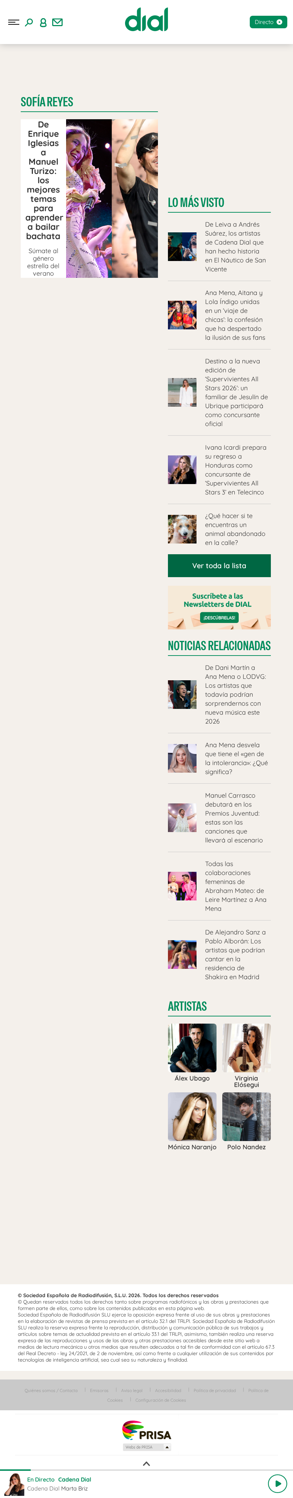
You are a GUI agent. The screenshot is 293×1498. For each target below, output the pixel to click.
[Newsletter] (57, 22)
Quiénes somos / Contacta (51, 1390)
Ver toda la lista (219, 565)
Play (277, 1483)
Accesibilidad (168, 1390)
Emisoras (99, 1390)
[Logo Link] (146, 19)
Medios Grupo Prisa (146, 1447)
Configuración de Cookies (160, 1400)
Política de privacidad (215, 1390)
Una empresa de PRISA (146, 1430)
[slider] (146, 1470)
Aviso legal (132, 1390)
